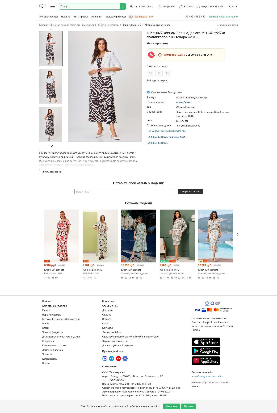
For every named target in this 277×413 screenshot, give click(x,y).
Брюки (45, 323)
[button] (51, 29)
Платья (46, 310)
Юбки (45, 327)
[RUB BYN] (232, 6)
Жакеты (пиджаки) (52, 332)
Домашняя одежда (52, 350)
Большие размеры (115, 16)
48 (159, 73)
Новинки (65, 16)
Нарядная (96, 16)
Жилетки (47, 354)
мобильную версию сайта (209, 376)
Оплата (106, 314)
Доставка (107, 310)
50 (167, 73)
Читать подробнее (51, 171)
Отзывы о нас (110, 305)
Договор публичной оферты (117, 345)
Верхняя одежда (51, 314)
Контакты (107, 327)
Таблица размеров (157, 80)
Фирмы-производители (114, 341)
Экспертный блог (111, 332)
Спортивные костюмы (54, 345)
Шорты (46, 363)
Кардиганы (48, 341)
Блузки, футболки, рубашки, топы (61, 319)
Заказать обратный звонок (223, 16)
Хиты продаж (81, 16)
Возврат (106, 319)
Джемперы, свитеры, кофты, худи (61, 336)
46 (150, 73)
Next (237, 234)
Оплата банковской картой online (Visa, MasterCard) (130, 336)
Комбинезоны (49, 358)
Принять (188, 406)
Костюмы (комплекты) (54, 305)
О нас (105, 323)
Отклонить (171, 406)
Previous (39, 234)
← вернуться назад (227, 25)
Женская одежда (48, 16)
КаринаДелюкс (184, 102)
